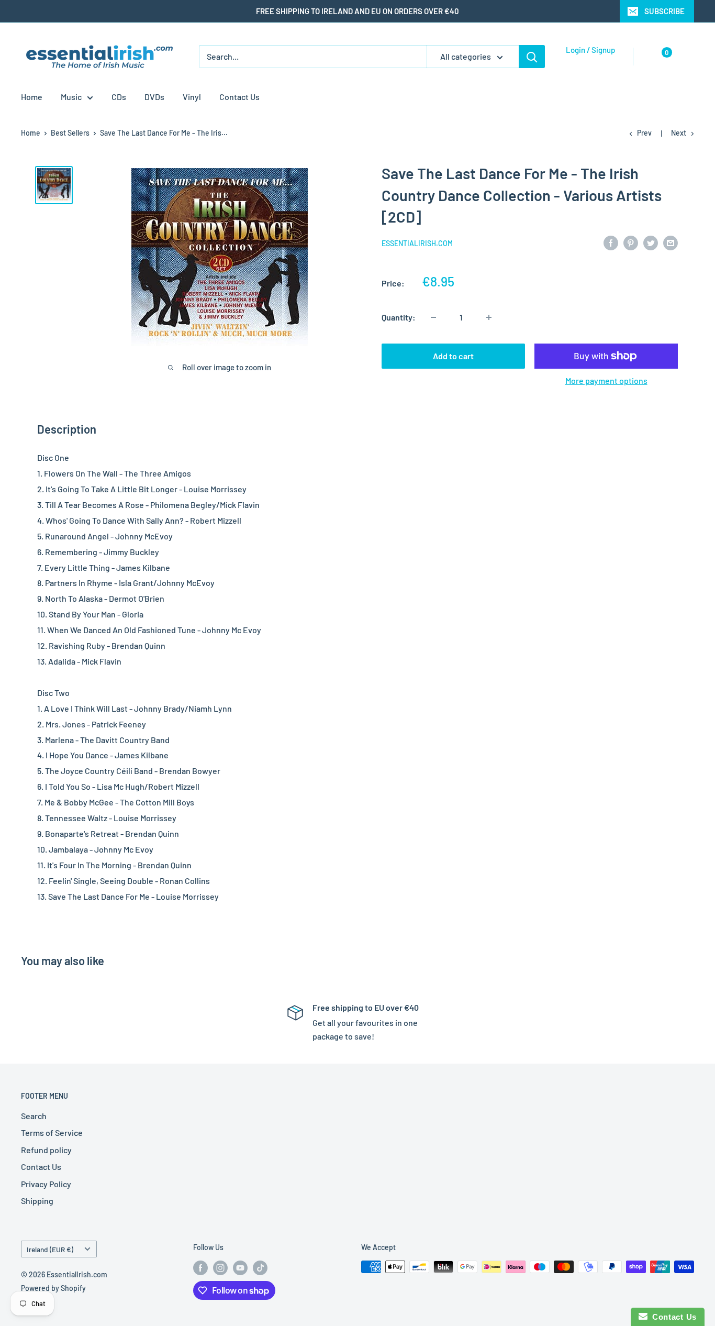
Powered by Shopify (53, 1288)
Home (31, 97)
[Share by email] (670, 242)
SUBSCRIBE (664, 11)
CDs (118, 97)
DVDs (154, 97)
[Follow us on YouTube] (240, 1268)
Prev (644, 132)
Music (71, 97)
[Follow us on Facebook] (200, 1268)
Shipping (37, 1201)
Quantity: (399, 317)
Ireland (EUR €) (50, 1249)
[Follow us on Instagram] (220, 1268)
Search (34, 1116)
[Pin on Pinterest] (630, 242)
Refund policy (46, 1150)
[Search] (532, 56)
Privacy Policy (46, 1184)
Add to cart (453, 356)
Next (678, 132)
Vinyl (192, 97)
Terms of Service (52, 1132)
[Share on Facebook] (611, 242)
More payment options (606, 380)
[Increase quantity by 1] (489, 317)
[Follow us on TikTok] (260, 1268)
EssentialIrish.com (417, 243)
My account (587, 62)
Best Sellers (70, 132)
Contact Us (239, 97)
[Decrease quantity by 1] (433, 317)
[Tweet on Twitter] (650, 242)
